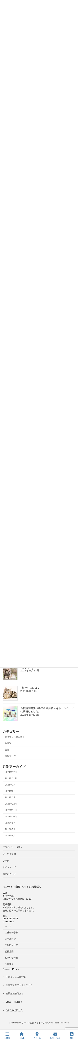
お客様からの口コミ (14, 737)
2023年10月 (11, 816)
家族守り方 (10, 756)
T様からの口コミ (30, 687)
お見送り (9, 743)
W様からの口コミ (14, 993)
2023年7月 (10, 829)
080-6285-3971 (10, 918)
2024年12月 (11, 772)
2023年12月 (11, 804)
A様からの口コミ (14, 1010)
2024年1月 (10, 797)
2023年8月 (10, 823)
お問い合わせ (9, 874)
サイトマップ (9, 867)
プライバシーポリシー (13, 847)
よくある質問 (9, 854)
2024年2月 (10, 791)
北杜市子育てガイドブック (19, 985)
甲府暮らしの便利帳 (16, 976)
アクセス (37, 1038)
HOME (21, 1038)
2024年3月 (10, 785)
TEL (71, 1038)
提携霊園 (9, 951)
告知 (7, 749)
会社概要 (9, 964)
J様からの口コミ (14, 1002)
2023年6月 (10, 835)
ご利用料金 (10, 939)
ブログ (6, 860)
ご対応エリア (11, 945)
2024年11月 (11, 778)
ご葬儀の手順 (11, 932)
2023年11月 (11, 810)
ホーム (8, 926)
